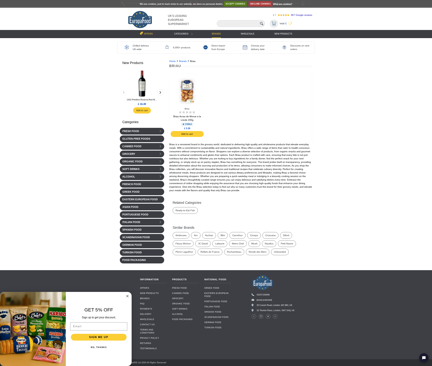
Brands (216, 34)
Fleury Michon (183, 243)
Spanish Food (212, 312)
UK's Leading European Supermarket (178, 19)
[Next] (160, 92)
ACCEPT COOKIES (235, 4)
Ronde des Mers (257, 251)
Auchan (209, 235)
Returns (145, 343)
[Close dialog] (127, 296)
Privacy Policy (149, 338)
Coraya (254, 235)
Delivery (146, 314)
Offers (144, 288)
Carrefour (237, 235)
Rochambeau (234, 251)
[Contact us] (424, 358)
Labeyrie (219, 243)
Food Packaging (182, 319)
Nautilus (269, 243)
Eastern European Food (216, 294)
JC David (203, 243)
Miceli (254, 243)
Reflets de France (210, 251)
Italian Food (131, 222)
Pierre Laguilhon (184, 251)
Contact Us (147, 324)
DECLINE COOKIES (260, 4)
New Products (283, 34)
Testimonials (148, 348)
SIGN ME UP (98, 337)
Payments (146, 309)
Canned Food (131, 146)
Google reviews (301, 15)
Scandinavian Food (216, 317)
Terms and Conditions (147, 331)
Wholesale (247, 34)
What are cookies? (282, 4)
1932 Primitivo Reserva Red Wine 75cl (142, 100)
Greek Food (211, 288)
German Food (212, 322)
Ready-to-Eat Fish (185, 210)
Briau (187, 109)
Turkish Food (213, 327)
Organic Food (132, 161)
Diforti (286, 235)
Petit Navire (287, 243)
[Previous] (124, 92)
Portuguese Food (215, 301)
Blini (223, 235)
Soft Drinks (131, 169)
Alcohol (128, 176)
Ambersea (181, 235)
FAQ (142, 304)
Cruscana (270, 235)
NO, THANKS (99, 347)
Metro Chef (238, 243)
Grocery (128, 154)
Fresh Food (130, 131)
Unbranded (280, 251)
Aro (196, 235)
